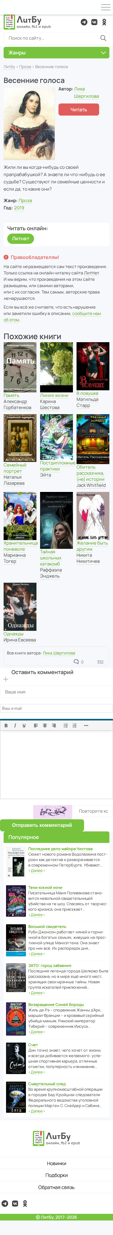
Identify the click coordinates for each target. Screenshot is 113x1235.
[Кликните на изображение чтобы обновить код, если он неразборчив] (52, 812)
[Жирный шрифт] (6, 725)
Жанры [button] (17, 52)
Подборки (57, 1175)
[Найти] (103, 38)
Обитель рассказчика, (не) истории (91, 473)
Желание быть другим (92, 546)
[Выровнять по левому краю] (35, 725)
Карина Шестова (49, 404)
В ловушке (88, 393)
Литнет (20, 238)
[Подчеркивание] (24, 725)
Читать (79, 109)
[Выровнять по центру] (44, 725)
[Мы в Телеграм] (84, 22)
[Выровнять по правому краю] (53, 725)
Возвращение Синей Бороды (56, 1004)
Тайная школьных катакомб (50, 558)
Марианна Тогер (15, 558)
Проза (25, 66)
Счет (33, 1044)
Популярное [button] (23, 837)
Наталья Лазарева (14, 480)
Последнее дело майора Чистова (60, 848)
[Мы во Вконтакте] (94, 22)
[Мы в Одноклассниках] (104, 22)
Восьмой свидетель (47, 926)
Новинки (56, 1163)
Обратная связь (56, 1187)
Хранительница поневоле (21, 546)
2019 (19, 208)
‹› (36, 870)
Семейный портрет (15, 468)
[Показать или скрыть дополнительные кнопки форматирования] (86, 725)
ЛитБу (9, 66)
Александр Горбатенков (17, 404)
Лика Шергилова (59, 653)
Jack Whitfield (91, 485)
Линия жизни (54, 395)
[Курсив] (15, 725)
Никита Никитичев (88, 558)
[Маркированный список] (65, 725)
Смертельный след (47, 1083)
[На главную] (27, 22)
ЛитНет (91, 273)
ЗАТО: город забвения (49, 965)
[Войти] (7, 7)
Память (11, 395)
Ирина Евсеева (20, 640)
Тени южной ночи (45, 887)
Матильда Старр (87, 402)
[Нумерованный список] (74, 725)
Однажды (14, 634)
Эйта (45, 475)
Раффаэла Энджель (51, 573)
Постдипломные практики (58, 466)
